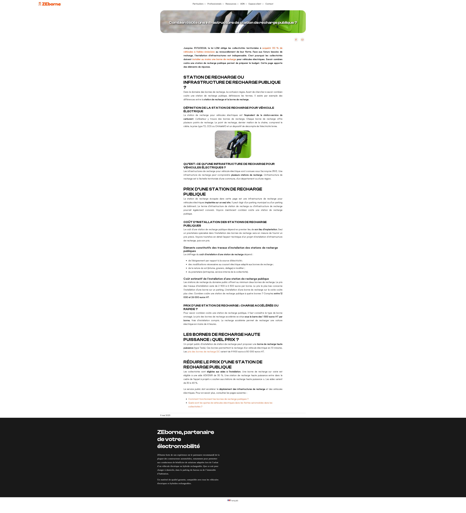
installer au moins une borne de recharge (214, 59)
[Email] (302, 39)
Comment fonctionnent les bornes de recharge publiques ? (218, 399)
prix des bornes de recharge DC (204, 351)
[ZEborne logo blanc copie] (49, 2)
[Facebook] (296, 39)
